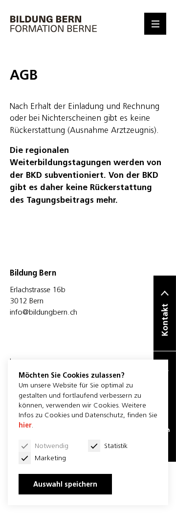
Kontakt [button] (165, 319)
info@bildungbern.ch (43, 311)
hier (25, 425)
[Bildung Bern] (54, 23)
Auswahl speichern (65, 484)
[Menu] (155, 24)
